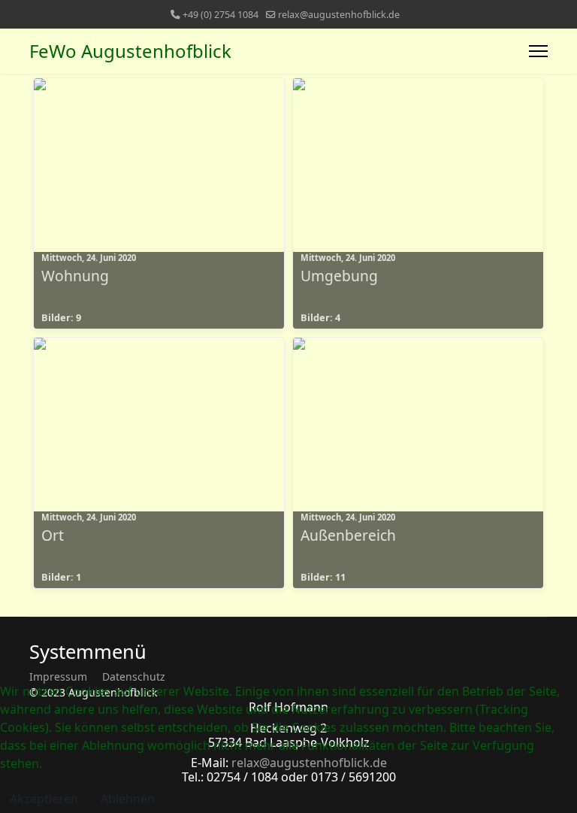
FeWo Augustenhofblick (130, 51)
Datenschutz (133, 676)
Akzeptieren (44, 798)
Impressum (58, 676)
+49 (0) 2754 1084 (220, 14)
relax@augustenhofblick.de (339, 14)
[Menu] (538, 51)
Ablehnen (128, 798)
